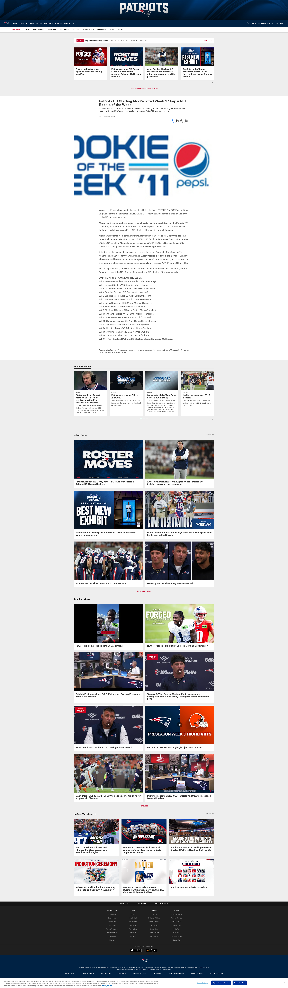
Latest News (112, 914)
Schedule (133, 932)
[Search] (248, 23)
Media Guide (176, 932)
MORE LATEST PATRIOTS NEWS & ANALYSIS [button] (144, 89)
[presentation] (213, 83)
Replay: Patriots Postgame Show (97, 40)
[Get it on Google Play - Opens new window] (151, 951)
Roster (133, 914)
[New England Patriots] (144, 961)
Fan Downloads (176, 925)
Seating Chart (154, 929)
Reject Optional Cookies (221, 983)
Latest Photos (112, 925)
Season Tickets (154, 921)
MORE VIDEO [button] (144, 806)
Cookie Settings (197, 973)
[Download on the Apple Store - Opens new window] (136, 951)
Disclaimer (122, 973)
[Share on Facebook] (172, 122)
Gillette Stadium (154, 932)
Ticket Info (154, 914)
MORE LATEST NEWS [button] (144, 591)
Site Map (112, 940)
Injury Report (133, 921)
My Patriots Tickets (154, 918)
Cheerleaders (112, 936)
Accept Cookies (239, 983)
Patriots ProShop (176, 914)
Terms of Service (88, 973)
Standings (133, 936)
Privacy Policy (69, 973)
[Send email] (181, 122)
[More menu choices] (73, 23)
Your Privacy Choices (176, 973)
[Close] (284, 982)
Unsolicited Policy (139, 973)
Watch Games (154, 936)
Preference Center (217, 973)
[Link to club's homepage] (6, 23)
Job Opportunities (176, 936)
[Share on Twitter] (177, 122)
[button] (138, 83)
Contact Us (176, 940)
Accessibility (106, 973)
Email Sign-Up (176, 921)
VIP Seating (154, 925)
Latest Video (112, 918)
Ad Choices (157, 973)
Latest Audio (112, 921)
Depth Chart (133, 918)
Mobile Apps (176, 929)
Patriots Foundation (112, 929)
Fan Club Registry (176, 918)
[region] (144, 983)
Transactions (133, 929)
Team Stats (133, 925)
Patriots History (112, 932)
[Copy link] (186, 121)
